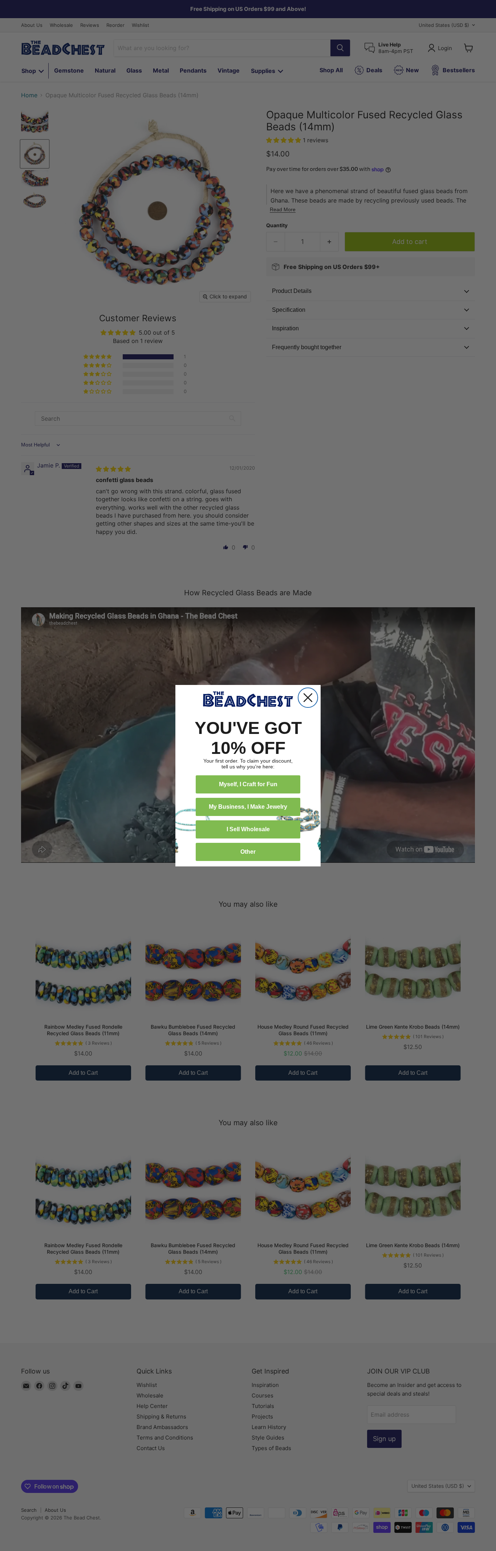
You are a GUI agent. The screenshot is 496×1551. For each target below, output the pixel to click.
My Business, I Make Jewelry (248, 807)
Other (248, 852)
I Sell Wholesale (248, 829)
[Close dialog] (308, 697)
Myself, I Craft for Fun (248, 784)
